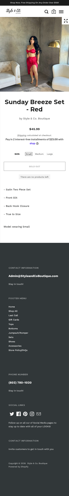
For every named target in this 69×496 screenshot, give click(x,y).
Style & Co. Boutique (36, 118)
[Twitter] (12, 414)
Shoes (12, 341)
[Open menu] (61, 11)
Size (17, 154)
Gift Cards (14, 319)
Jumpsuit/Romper (18, 333)
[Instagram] (32, 414)
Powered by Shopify (18, 467)
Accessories (15, 346)
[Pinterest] (25, 414)
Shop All (13, 311)
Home (12, 306)
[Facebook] (18, 414)
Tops (11, 324)
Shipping (21, 135)
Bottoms (13, 328)
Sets (11, 337)
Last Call (13, 315)
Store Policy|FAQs (18, 350)
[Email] (39, 414)
